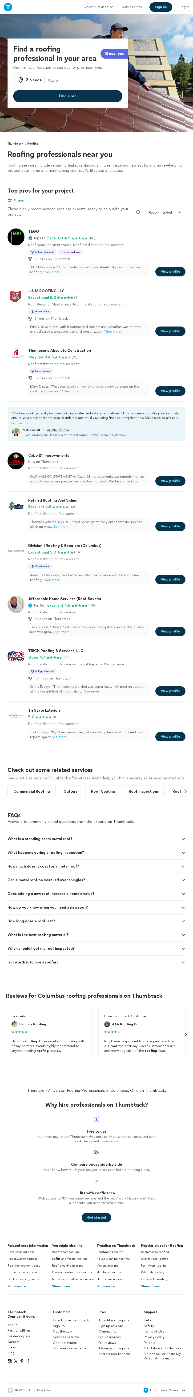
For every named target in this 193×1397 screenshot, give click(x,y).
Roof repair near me (66, 1252)
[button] (36, 238)
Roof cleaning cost (21, 1252)
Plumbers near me (108, 1272)
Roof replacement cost (24, 1265)
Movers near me (107, 1265)
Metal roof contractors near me (74, 1279)
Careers (14, 1342)
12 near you (114, 53)
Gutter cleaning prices (23, 1279)
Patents (150, 1343)
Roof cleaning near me (67, 1265)
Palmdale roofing (153, 1272)
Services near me (66, 1337)
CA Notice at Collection (162, 1348)
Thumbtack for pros (113, 1320)
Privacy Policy (154, 1337)
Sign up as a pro (110, 1326)
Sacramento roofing (155, 1252)
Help (147, 1320)
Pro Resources (109, 1337)
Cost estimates (65, 1343)
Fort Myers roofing (154, 1265)
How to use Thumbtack (71, 1320)
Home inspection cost (23, 1272)
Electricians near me (110, 1279)
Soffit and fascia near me (70, 1258)
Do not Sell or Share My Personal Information (162, 1356)
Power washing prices (22, 1258)
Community (107, 1331)
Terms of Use (154, 1331)
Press (12, 1347)
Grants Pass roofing (155, 1258)
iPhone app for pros (113, 1348)
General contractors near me (72, 1272)
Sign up (59, 1326)
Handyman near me (109, 1252)
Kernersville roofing (154, 1279)
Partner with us (19, 1330)
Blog (11, 1353)
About (12, 1325)
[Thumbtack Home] (8, 7)
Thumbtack (15, 143)
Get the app (62, 1331)
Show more (17, 1286)
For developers (19, 1336)
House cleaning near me (113, 1258)
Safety (149, 1326)
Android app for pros (114, 1354)
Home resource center (70, 1348)
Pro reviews (107, 1343)
